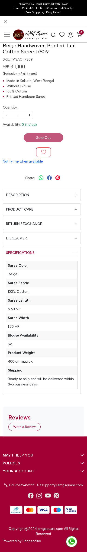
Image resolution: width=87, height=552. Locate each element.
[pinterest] (58, 178)
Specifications (20, 253)
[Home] (30, 34)
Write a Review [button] (24, 427)
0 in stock (29, 125)
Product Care (19, 209)
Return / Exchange (24, 224)
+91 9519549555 (21, 485)
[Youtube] (48, 497)
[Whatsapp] (41, 178)
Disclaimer (16, 238)
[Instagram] (39, 497)
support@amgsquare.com (62, 485)
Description (17, 195)
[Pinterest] (56, 497)
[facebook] (49, 178)
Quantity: (10, 107)
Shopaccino (32, 541)
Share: (30, 178)
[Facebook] (31, 497)
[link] (53, 34)
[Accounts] (70, 34)
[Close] (5, 21)
